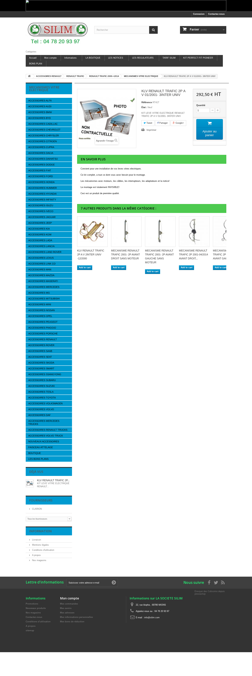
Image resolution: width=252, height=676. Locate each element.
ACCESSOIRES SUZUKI (41, 386)
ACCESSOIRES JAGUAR (42, 217)
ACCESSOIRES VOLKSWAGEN (45, 403)
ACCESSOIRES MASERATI (43, 281)
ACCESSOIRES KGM (39, 234)
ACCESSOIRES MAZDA (41, 275)
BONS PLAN (35, 63)
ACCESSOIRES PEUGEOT (43, 322)
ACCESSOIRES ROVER (41, 345)
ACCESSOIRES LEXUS (41, 257)
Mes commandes (69, 604)
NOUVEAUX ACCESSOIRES (43, 441)
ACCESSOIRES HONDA (41, 182)
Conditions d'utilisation (42, 550)
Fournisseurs (40, 500)
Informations (70, 58)
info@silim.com (152, 617)
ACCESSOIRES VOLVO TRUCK (45, 435)
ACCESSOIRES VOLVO (41, 409)
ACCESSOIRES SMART (41, 368)
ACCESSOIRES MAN (39, 269)
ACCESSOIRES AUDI (39, 106)
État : (144, 107)
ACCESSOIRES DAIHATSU (43, 158)
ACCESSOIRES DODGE (41, 164)
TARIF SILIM (169, 58)
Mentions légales (40, 545)
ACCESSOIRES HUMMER (42, 188)
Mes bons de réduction (72, 621)
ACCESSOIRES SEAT (40, 356)
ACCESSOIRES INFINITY (42, 199)
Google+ (179, 123)
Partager (163, 123)
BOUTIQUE (34, 453)
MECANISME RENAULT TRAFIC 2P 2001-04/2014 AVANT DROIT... (193, 254)
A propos (36, 555)
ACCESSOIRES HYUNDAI (42, 193)
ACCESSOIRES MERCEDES (43, 287)
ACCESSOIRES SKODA (41, 362)
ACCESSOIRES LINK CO (42, 263)
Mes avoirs (65, 608)
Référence (146, 102)
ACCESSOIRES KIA (39, 228)
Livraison (36, 539)
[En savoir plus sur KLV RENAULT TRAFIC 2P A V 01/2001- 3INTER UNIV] (30, 483)
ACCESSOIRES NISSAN (41, 310)
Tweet (149, 123)
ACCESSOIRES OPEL (40, 316)
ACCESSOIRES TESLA (40, 391)
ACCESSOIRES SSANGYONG (44, 374)
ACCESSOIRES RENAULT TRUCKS (47, 429)
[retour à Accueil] (29, 76)
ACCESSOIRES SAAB (40, 351)
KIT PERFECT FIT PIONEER (198, 58)
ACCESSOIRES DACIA (40, 153)
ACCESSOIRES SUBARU (42, 380)
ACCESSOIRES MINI (39, 304)
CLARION (36, 509)
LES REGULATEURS (143, 58)
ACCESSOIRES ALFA (40, 100)
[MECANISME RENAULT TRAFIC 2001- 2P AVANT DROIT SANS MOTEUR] (126, 231)
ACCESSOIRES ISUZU (40, 205)
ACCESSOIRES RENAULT (42, 339)
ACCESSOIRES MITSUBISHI (44, 298)
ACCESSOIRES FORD (40, 176)
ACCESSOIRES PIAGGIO (42, 327)
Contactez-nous (216, 14)
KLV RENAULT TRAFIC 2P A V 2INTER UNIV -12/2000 (90, 254)
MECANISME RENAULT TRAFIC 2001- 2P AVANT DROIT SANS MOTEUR (125, 254)
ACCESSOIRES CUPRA (41, 147)
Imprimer (151, 130)
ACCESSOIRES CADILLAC (43, 123)
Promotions (32, 604)
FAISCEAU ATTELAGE (40, 447)
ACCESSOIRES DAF (39, 415)
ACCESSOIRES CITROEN (42, 141)
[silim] (57, 33)
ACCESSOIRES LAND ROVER (44, 252)
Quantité (200, 105)
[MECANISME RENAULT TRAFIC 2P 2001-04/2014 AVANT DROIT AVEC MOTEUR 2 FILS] (194, 231)
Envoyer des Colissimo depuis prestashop (210, 592)
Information (40, 531)
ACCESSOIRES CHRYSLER (43, 135)
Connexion (199, 14)
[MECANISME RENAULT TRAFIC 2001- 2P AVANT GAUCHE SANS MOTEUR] (160, 231)
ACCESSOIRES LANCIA (41, 246)
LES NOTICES (115, 58)
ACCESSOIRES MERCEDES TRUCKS (43, 422)
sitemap (30, 630)
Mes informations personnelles (76, 617)
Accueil (33, 58)
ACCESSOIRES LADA (40, 240)
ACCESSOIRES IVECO (40, 211)
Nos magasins (38, 560)
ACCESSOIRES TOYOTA (42, 397)
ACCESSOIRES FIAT (39, 170)
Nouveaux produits (36, 608)
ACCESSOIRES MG (39, 292)
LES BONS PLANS (38, 459)
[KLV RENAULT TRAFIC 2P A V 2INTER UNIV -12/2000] (92, 231)
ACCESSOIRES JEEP (40, 223)
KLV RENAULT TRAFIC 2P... (53, 480)
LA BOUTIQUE (93, 58)
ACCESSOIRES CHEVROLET (44, 129)
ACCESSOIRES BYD (39, 118)
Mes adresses (67, 612)
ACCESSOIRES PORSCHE (43, 333)
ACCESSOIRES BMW (40, 112)
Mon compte (50, 58)
